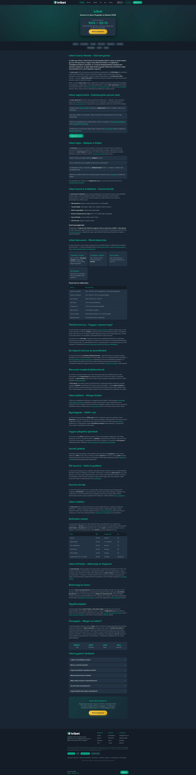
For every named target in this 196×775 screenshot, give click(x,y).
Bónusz (88, 2)
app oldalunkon (80, 104)
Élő (100, 2)
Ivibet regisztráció (104, 329)
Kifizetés (121, 743)
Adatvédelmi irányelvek (72, 757)
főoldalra (113, 174)
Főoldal (82, 2)
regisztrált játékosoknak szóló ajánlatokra (84, 249)
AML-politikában (115, 597)
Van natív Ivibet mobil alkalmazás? (80, 686)
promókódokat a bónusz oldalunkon (81, 359)
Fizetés (111, 2)
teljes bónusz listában (112, 363)
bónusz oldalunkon (119, 495)
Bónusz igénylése (98, 31)
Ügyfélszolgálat (123, 738)
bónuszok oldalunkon (76, 232)
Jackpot (93, 44)
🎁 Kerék (120, 2)
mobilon (120, 421)
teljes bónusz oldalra (103, 247)
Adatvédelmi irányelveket (80, 124)
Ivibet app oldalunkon (107, 510)
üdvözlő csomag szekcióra (118, 247)
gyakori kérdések (121, 87)
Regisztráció (137, 2)
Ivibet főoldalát (84, 108)
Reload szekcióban (80, 380)
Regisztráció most (76, 136)
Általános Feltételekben (111, 344)
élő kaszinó (80, 402)
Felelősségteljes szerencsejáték (118, 757)
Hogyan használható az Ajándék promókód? (83, 670)
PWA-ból (106, 615)
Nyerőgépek (91, 47)
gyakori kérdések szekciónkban (113, 613)
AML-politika (95, 757)
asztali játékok (73, 402)
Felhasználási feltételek (85, 757)
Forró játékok (84, 44)
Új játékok (119, 44)
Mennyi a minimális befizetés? (79, 665)
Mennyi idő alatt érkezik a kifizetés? (81, 675)
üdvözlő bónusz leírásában (107, 442)
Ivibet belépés (109, 128)
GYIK (98, 743)
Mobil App (99, 740)
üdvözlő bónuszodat (75, 131)
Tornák (110, 743)
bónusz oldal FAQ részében (76, 615)
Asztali (99, 47)
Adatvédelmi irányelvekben (86, 597)
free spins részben (92, 442)
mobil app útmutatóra (104, 87)
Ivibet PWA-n (97, 478)
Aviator (106, 47)
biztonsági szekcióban (99, 154)
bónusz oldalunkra (92, 87)
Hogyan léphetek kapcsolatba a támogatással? (84, 691)
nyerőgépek (121, 400)
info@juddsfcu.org (124, 735)
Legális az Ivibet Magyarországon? (81, 660)
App (105, 2)
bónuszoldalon (95, 406)
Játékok (95, 2)
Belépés (128, 2)
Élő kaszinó (101, 44)
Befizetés (121, 740)
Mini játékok (111, 44)
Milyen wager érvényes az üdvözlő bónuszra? (84, 680)
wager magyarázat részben (93, 344)
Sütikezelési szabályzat (104, 757)
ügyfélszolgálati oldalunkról (76, 182)
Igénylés (124, 772)
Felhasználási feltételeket (118, 122)
